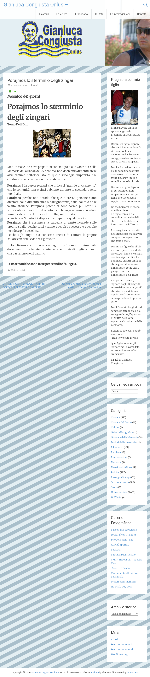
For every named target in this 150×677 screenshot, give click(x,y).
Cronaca (115, 417)
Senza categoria (120, 482)
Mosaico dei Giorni (122, 467)
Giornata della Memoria (124, 437)
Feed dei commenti (122, 649)
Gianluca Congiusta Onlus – (36, 5)
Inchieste (116, 452)
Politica (115, 472)
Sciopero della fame (122, 539)
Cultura (115, 427)
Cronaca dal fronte (121, 422)
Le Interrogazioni (120, 14)
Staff (35, 85)
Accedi (115, 639)
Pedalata (115, 549)
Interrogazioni (119, 457)
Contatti (141, 14)
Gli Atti (99, 14)
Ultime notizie (18, 270)
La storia (44, 14)
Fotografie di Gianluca (123, 534)
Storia (114, 487)
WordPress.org (119, 654)
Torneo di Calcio (120, 568)
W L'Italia (116, 497)
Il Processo (81, 14)
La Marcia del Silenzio (123, 554)
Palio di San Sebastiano (124, 529)
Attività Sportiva (120, 544)
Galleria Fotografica (122, 432)
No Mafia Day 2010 (121, 586)
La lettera (61, 14)
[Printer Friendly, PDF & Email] (12, 92)
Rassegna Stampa (121, 477)
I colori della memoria (123, 442)
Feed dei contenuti (121, 644)
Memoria (116, 462)
